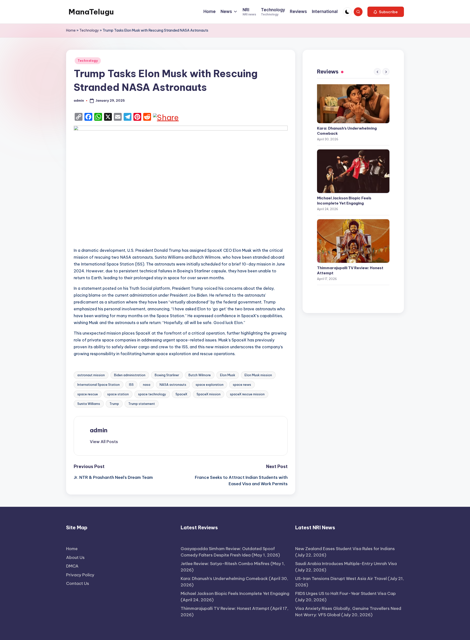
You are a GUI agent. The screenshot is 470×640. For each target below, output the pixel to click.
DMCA (72, 566)
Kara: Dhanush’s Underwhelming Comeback (347, 131)
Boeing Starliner (167, 375)
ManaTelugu (91, 11)
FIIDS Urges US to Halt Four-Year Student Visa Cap (345, 593)
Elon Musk (227, 375)
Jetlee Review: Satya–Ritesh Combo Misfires (225, 563)
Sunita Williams (88, 404)
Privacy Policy (80, 575)
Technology (89, 30)
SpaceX (181, 394)
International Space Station (98, 384)
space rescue (87, 394)
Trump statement (141, 404)
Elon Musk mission (258, 375)
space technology (152, 394)
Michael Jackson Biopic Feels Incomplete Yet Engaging (344, 200)
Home (71, 30)
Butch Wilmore (199, 375)
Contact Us (77, 583)
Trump (114, 404)
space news (242, 384)
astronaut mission (91, 375)
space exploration (209, 384)
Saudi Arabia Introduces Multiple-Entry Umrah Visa (346, 563)
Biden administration (129, 375)
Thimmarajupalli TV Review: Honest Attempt (350, 270)
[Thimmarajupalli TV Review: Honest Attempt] (353, 241)
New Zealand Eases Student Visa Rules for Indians (345, 548)
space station (118, 394)
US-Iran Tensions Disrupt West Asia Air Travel (341, 578)
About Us (75, 557)
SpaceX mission (209, 394)
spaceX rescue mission (247, 394)
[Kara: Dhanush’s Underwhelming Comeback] (353, 101)
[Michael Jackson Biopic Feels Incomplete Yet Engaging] (353, 171)
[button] (385, 12)
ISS (131, 384)
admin (98, 430)
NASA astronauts (173, 384)
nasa (146, 384)
